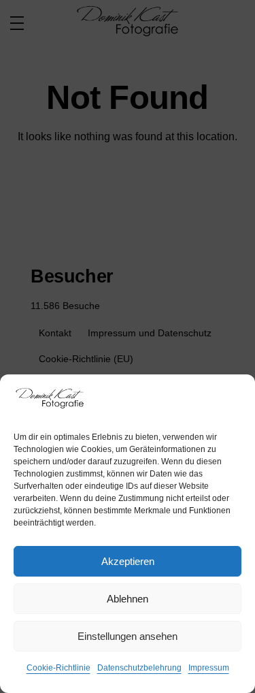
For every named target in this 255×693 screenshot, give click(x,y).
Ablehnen (127, 599)
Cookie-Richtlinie (58, 668)
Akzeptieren (127, 561)
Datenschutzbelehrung (139, 668)
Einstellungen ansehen (127, 636)
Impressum (208, 668)
